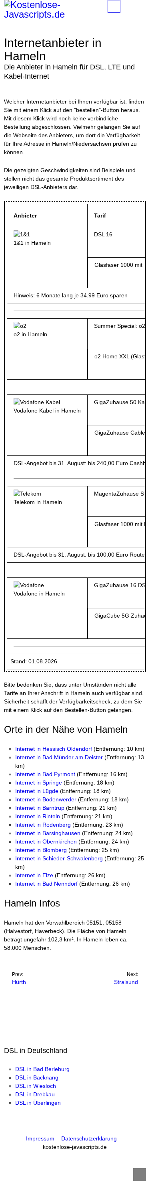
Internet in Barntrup (39, 808)
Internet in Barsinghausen (47, 833)
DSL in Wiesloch (35, 1086)
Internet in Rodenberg (43, 824)
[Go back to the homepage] (50, 9)
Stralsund (126, 982)
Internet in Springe (38, 782)
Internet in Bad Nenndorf (46, 883)
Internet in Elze (34, 875)
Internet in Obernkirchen (46, 841)
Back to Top (139, 1174)
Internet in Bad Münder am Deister (59, 757)
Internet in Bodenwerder (45, 799)
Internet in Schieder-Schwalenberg (59, 858)
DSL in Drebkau (35, 1094)
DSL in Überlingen (38, 1103)
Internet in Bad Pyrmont (45, 774)
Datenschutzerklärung (89, 1138)
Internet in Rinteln (37, 816)
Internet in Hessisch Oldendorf (53, 749)
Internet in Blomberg (41, 850)
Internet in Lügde (36, 791)
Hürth (19, 982)
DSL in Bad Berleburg (42, 1069)
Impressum (40, 1138)
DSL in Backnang (36, 1077)
